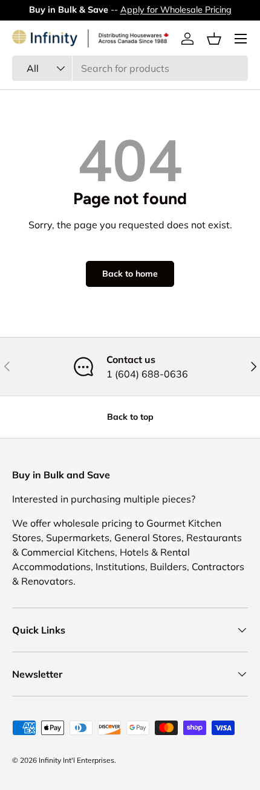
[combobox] (130, 68)
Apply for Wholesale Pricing (176, 9)
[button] (214, 38)
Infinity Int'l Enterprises (76, 760)
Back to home (130, 273)
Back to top (130, 416)
